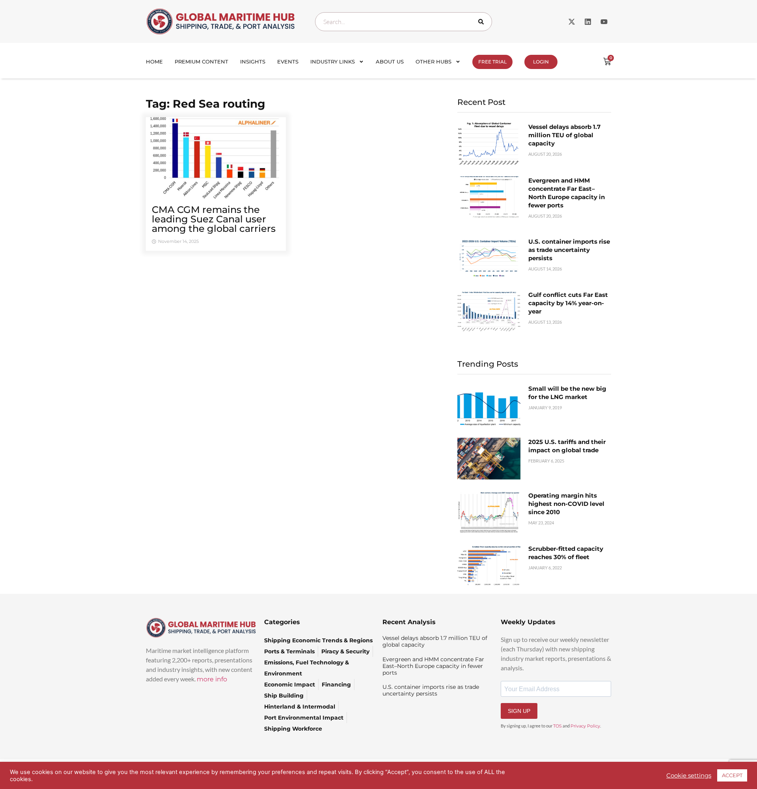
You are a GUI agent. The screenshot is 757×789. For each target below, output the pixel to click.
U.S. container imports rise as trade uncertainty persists (569, 250)
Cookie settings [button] (688, 775)
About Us (390, 61)
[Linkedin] (588, 22)
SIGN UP (519, 711)
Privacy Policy (585, 726)
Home (154, 61)
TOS (557, 726)
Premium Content (201, 61)
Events (287, 61)
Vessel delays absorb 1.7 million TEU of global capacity (564, 135)
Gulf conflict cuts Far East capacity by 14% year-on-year (568, 303)
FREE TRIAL (492, 62)
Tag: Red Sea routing (205, 103)
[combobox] (403, 21)
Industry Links (332, 61)
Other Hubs (433, 61)
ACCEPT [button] (732, 775)
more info (212, 679)
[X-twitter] (572, 22)
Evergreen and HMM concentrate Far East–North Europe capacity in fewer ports (433, 666)
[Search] (482, 21)
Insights (252, 61)
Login (541, 62)
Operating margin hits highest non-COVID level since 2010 (566, 504)
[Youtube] (604, 22)
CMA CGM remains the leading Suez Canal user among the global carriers (214, 219)
